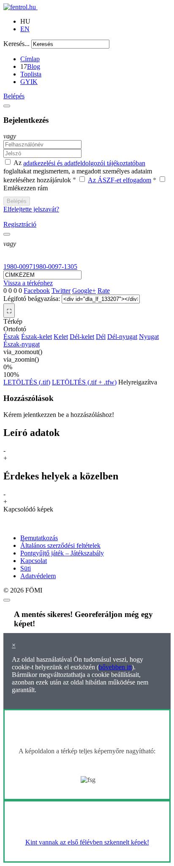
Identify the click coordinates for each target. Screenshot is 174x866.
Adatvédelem (38, 575)
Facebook (37, 290)
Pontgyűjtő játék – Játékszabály (62, 553)
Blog (33, 66)
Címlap (30, 58)
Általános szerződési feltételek (60, 545)
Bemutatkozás (39, 537)
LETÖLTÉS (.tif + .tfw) (84, 382)
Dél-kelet (82, 336)
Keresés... (16, 43)
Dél (101, 336)
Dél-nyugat (122, 336)
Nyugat (149, 336)
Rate (104, 290)
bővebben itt (115, 667)
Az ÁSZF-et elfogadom (119, 180)
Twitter (61, 290)
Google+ (84, 290)
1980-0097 (18, 266)
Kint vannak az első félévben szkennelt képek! (87, 842)
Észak (11, 336)
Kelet (61, 336)
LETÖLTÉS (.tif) (26, 382)
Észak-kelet (36, 336)
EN (25, 28)
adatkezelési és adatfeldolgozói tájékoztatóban (84, 163)
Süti (25, 568)
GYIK (29, 81)
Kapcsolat (33, 560)
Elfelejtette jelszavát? (31, 209)
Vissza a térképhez (28, 283)
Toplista (30, 74)
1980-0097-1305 (55, 266)
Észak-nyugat (21, 344)
